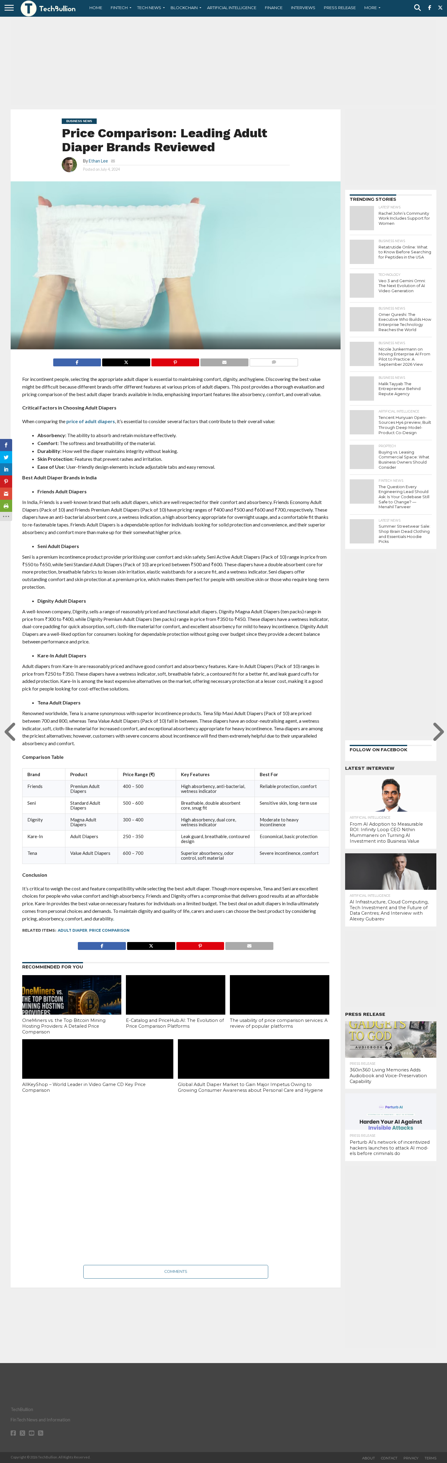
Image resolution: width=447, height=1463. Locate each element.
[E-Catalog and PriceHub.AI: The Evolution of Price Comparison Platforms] (175, 1005)
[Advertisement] (223, 62)
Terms (430, 1458)
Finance (273, 7)
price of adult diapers (90, 421)
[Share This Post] (126, 361)
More (370, 7)
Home (95, 7)
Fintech (119, 7)
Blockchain (184, 7)
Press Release (340, 7)
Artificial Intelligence (231, 7)
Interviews (303, 7)
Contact (389, 1458)
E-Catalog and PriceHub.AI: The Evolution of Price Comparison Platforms (175, 1023)
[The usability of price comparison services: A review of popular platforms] (279, 1005)
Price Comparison (109, 930)
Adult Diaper (72, 930)
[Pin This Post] (175, 361)
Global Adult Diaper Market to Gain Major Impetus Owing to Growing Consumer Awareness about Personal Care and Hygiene (250, 1087)
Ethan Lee (98, 160)
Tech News (149, 7)
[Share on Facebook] (77, 361)
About (368, 1458)
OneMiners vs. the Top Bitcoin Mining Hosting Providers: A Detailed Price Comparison (64, 1026)
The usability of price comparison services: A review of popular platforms (278, 1023)
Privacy (411, 1458)
